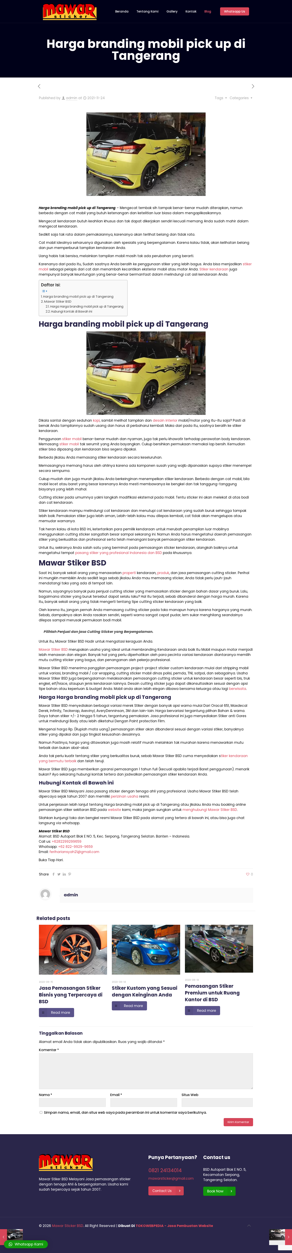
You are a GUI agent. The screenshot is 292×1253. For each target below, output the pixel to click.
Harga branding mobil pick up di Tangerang (78, 296)
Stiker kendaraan (213, 269)
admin (71, 98)
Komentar (49, 1050)
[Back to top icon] (249, 1225)
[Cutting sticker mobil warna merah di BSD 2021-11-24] (280, 1237)
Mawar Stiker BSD (57, 301)
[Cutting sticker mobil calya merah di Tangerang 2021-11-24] (11, 1237)
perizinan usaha (124, 796)
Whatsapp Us (234, 11)
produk (163, 572)
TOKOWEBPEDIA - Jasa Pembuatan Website (174, 1225)
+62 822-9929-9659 (75, 846)
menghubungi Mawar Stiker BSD (210, 809)
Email (116, 1094)
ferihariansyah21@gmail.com (74, 851)
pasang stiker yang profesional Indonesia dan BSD (118, 552)
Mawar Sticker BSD (67, 1225)
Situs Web (190, 1094)
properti (129, 572)
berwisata (237, 688)
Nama (45, 1094)
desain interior (165, 420)
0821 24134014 (165, 1170)
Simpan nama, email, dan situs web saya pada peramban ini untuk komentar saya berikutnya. (125, 1112)
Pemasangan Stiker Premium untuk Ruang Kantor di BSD (212, 993)
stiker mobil (72, 439)
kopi (96, 420)
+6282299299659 (66, 841)
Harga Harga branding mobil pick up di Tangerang (86, 306)
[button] (26, 1244)
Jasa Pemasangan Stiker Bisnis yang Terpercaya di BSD (70, 995)
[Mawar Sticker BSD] (70, 11)
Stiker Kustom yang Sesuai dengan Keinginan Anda (144, 991)
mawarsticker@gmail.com (171, 1178)
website (114, 809)
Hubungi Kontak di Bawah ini (71, 311)
